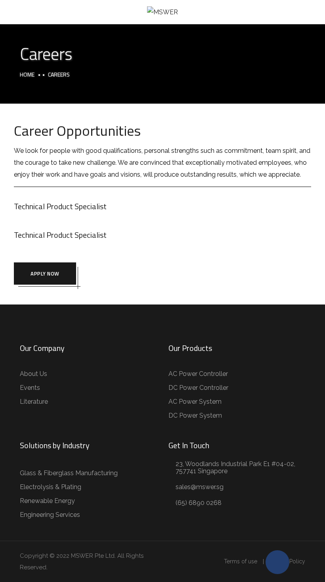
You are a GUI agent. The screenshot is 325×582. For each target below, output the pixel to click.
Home (27, 74)
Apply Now (45, 274)
